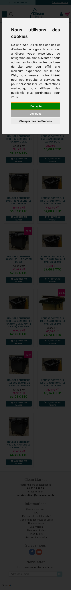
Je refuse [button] (35, 113)
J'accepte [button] (36, 106)
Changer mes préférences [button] (35, 121)
